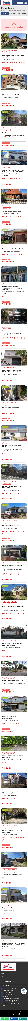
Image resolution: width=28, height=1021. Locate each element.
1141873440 (6, 996)
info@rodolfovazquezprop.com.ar (12, 998)
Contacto (20, 2)
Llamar (24, 1019)
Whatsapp (5, 1019)
